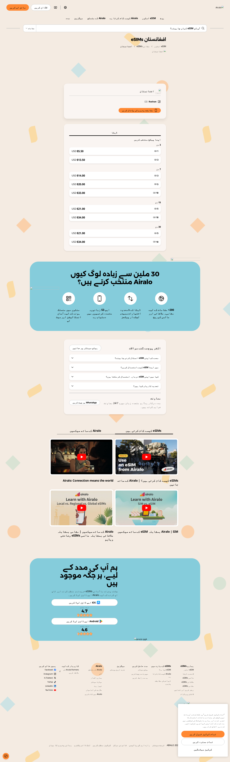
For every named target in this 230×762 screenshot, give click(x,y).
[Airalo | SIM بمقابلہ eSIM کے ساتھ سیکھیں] (146, 508)
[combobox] (115, 28)
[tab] (115, 132)
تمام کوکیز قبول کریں (203, 734)
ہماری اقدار (96, 678)
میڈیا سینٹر (96, 682)
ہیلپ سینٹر (143, 669)
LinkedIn (49, 686)
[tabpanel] (115, 191)
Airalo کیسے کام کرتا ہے (124, 18)
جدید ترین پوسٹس (117, 669)
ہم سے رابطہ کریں (140, 678)
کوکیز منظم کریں (102, 745)
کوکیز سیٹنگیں (203, 749)
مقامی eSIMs (143, 46)
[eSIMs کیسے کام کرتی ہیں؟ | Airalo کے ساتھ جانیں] (146, 457)
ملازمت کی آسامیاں (94, 690)
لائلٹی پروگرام (187, 694)
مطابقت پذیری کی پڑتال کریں (137, 110)
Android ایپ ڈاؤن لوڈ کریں (82, 621)
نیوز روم (98, 686)
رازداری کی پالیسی (139, 745)
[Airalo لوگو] (216, 7)
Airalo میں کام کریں (93, 694)
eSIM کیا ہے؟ (165, 669)
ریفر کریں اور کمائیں (184, 690)
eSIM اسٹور (149, 18)
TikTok (50, 682)
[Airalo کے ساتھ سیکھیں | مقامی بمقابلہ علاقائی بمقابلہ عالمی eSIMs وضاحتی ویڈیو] (81, 508)
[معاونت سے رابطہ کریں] (6, 756)
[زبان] (65, 7)
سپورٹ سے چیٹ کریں (139, 674)
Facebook (49, 669)
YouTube (49, 690)
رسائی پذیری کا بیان (60, 745)
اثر (100, 674)
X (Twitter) (48, 678)
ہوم (162, 18)
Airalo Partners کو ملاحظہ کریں (71, 671)
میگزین (78, 18)
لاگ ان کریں (40, 7)
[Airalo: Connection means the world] (81, 457)
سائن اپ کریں (18, 7)
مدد (68, 18)
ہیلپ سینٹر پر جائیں (85, 348)
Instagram (48, 674)
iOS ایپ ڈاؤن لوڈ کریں (82, 602)
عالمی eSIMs (188, 678)
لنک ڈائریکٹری (82, 745)
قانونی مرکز (120, 745)
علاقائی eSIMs (188, 682)
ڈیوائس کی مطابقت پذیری (163, 682)
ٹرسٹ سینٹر (158, 745)
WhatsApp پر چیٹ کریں (85, 402)
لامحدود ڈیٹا (188, 674)
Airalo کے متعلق (96, 18)
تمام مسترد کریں (203, 741)
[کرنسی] (55, 7)
